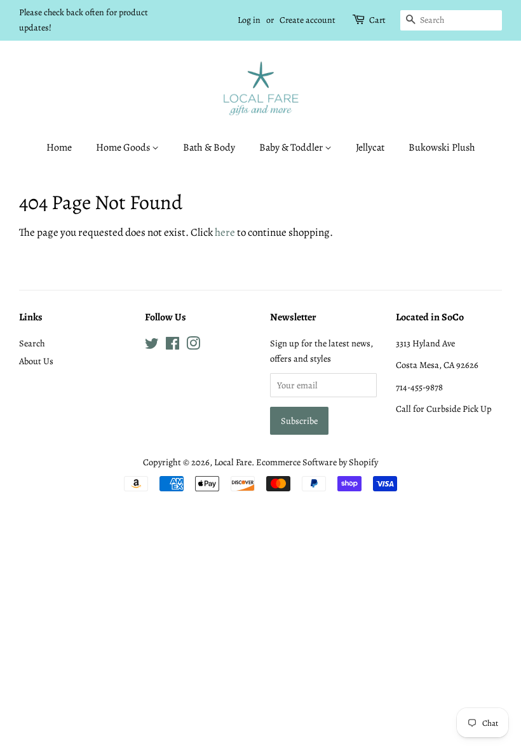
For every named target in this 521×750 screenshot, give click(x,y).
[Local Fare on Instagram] (193, 345)
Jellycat (370, 147)
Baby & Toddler (292, 147)
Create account (307, 20)
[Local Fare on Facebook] (172, 345)
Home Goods (124, 147)
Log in (249, 20)
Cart (377, 20)
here (225, 232)
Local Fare (233, 462)
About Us (36, 361)
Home (59, 147)
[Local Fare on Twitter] (152, 345)
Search (32, 343)
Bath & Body (209, 147)
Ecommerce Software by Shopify (317, 462)
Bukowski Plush (442, 147)
